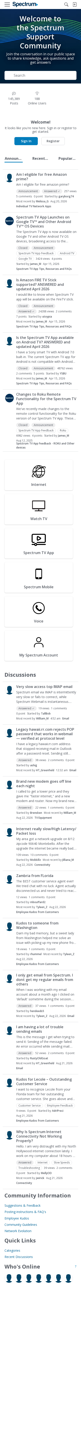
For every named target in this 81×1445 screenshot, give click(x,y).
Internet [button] (42, 1162)
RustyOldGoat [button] (39, 1058)
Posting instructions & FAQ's (25, 1212)
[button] (9, 178)
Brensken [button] (36, 813)
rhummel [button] (36, 954)
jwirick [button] (40, 1178)
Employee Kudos (16, 1218)
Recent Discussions (18, 1257)
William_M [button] (42, 718)
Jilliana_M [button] (68, 860)
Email (65, 718)
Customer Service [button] (29, 1105)
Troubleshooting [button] (29, 1168)
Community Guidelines (20, 1224)
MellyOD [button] (46, 1173)
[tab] (13, 158)
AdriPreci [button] (57, 1111)
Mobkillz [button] (35, 860)
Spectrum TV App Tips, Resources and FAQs (44, 269)
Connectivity (42, 865)
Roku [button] (63, 430)
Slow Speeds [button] (62, 1162)
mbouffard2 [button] (37, 902)
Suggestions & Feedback (22, 1205)
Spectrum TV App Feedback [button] (36, 253)
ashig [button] (33, 765)
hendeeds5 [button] (37, 1011)
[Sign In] (74, 4)
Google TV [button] (25, 259)
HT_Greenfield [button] (45, 770)
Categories (12, 1250)
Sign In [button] (26, 141)
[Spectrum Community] (25, 4)
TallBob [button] (46, 713)
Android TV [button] (67, 253)
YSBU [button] (63, 373)
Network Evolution (18, 1231)
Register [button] (53, 141)
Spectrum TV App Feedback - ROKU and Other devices (45, 445)
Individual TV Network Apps (33, 206)
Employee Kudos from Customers (37, 912)
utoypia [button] (47, 316)
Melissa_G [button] (42, 201)
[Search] (66, 4)
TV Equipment (43, 818)
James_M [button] (35, 264)
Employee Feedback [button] (60, 1105)
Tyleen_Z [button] (41, 907)
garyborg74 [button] (66, 196)
